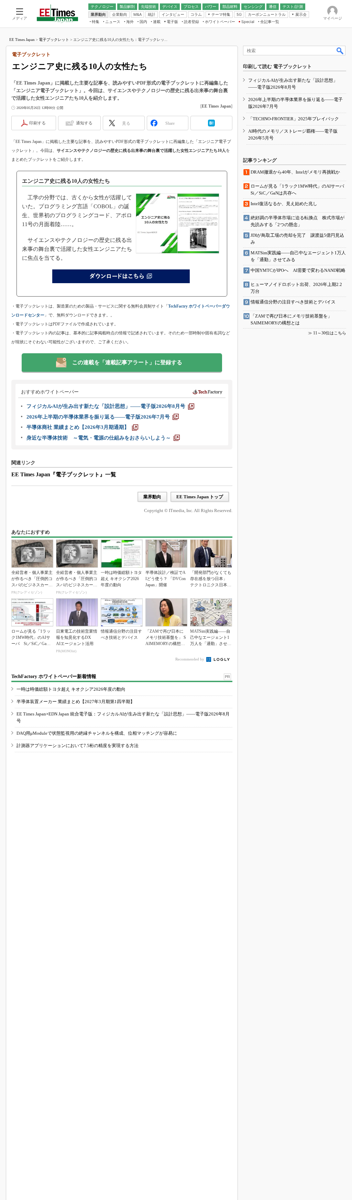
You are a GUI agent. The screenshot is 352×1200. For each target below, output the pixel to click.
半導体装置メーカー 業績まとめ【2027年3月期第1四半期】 (75, 701)
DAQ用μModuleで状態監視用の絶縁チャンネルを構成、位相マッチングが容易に (96, 733)
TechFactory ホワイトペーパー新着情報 (53, 676)
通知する (84, 123)
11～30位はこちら (329, 333)
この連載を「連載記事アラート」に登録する (127, 362)
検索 (340, 50)
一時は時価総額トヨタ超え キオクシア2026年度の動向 (70, 689)
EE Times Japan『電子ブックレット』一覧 (63, 474)
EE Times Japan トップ (199, 496)
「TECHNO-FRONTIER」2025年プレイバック (293, 118)
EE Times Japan (22, 39)
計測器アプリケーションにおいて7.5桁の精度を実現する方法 (77, 745)
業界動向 (152, 496)
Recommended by (190, 659)
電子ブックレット (54, 39)
